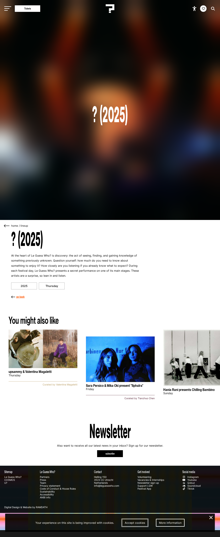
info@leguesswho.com (106, 485)
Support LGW (145, 485)
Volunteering (144, 476)
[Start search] (212, 9)
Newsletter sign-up (148, 482)
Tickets (27, 8)
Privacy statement (50, 485)
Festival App (144, 488)
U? (5, 482)
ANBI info (45, 497)
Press (43, 479)
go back (20, 296)
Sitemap (8, 471)
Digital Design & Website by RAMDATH (25, 507)
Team (43, 482)
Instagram (193, 476)
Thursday (52, 286)
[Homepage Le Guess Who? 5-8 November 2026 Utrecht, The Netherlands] (110, 8)
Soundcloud (194, 485)
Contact (98, 471)
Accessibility (47, 494)
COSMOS (9, 479)
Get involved (144, 471)
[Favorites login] (203, 8)
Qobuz (191, 482)
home (14, 225)
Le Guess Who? (12, 476)
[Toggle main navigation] (7, 8)
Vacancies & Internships (151, 479)
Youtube (192, 479)
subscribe (110, 453)
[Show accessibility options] (194, 8)
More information (170, 522)
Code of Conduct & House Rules (58, 488)
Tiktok (190, 488)
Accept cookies (135, 522)
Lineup (24, 225)
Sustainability (47, 491)
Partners (44, 476)
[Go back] (6, 226)
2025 (24, 286)
